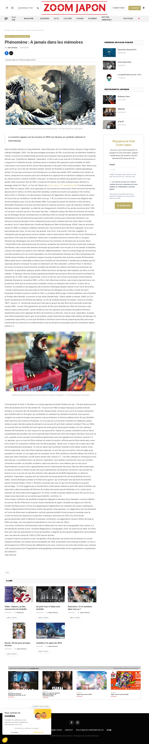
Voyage (79, 18)
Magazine (28, 18)
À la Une (14, 18)
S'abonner (134, 8)
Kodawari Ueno (124, 96)
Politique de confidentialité (89, 730)
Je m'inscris (123, 206)
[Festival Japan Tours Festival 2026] (120, 698)
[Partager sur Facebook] (7, 53)
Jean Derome (12, 48)
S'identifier (119, 8)
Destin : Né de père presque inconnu (17, 644)
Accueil (7, 30)
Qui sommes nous (54, 730)
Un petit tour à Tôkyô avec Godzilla (48, 608)
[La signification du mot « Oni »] (109, 77)
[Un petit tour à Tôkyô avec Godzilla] (50, 594)
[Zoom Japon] (74, 8)
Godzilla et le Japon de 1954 (49, 643)
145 (7, 572)
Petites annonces (107, 18)
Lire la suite (12, 617)
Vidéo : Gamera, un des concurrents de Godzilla (16, 608)
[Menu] (6, 18)
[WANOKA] (109, 112)
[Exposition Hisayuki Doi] (109, 52)
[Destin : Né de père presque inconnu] (19, 631)
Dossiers (44, 18)
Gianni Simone (53, 612)
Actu (56, 18)
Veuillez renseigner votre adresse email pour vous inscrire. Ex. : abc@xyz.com (123, 175)
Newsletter (27, 8)
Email (112, 165)
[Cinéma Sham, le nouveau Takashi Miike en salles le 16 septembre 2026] (52, 698)
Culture (68, 18)
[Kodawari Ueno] (109, 99)
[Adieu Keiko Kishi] (109, 65)
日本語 (109, 730)
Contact (69, 730)
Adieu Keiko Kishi (124, 62)
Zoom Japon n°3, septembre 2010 (63, 185)
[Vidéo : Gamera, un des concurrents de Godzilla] (19, 594)
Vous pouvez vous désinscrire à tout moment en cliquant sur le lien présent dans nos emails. (122, 196)
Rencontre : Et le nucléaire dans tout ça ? (80, 608)
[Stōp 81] (109, 124)
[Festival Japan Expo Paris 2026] (84, 698)
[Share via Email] (11, 53)
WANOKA (121, 109)
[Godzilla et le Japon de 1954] (50, 631)
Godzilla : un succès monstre (17, 36)
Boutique (128, 18)
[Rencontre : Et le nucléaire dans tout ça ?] (82, 594)
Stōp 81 (121, 121)
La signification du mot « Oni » (130, 75)
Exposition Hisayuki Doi (127, 50)
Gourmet (92, 18)
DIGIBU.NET (34, 668)
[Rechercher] (38, 8)
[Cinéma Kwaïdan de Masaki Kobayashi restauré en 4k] (18, 698)
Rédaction (20, 612)
